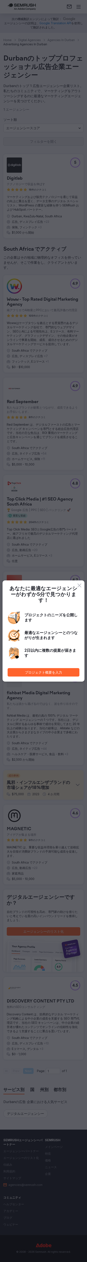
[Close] (79, 585)
